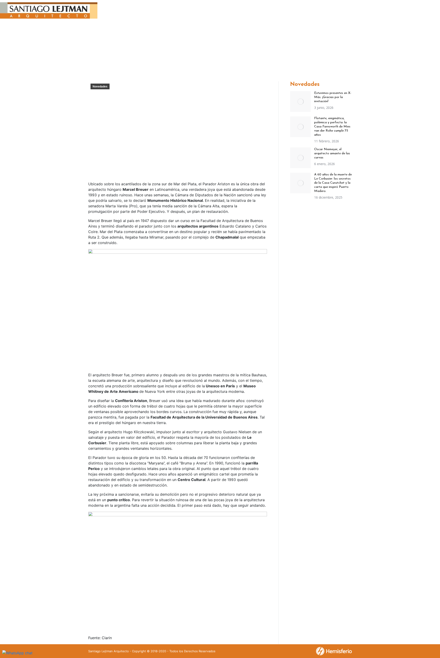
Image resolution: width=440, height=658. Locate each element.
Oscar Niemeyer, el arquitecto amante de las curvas (332, 153)
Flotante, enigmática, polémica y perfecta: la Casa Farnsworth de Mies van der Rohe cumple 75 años (332, 127)
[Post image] (300, 101)
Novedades (100, 86)
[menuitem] (158, 11)
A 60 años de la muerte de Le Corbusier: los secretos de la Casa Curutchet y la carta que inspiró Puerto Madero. (333, 183)
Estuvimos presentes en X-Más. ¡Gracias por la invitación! (332, 97)
